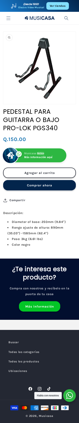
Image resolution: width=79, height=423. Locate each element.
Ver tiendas (58, 5)
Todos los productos (23, 361)
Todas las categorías (23, 352)
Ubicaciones (17, 371)
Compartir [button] (17, 200)
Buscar (13, 342)
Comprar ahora (39, 185)
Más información (39, 306)
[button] (8, 18)
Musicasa (46, 416)
